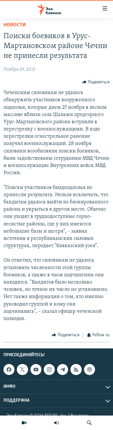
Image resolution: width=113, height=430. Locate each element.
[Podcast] (89, 369)
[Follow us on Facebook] (8, 369)
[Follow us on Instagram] (49, 369)
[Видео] (24, 423)
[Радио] (56, 423)
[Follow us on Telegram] (62, 369)
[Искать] (89, 423)
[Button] (96, 82)
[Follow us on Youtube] (35, 369)
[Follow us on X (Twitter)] (22, 369)
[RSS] (75, 369)
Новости (14, 25)
